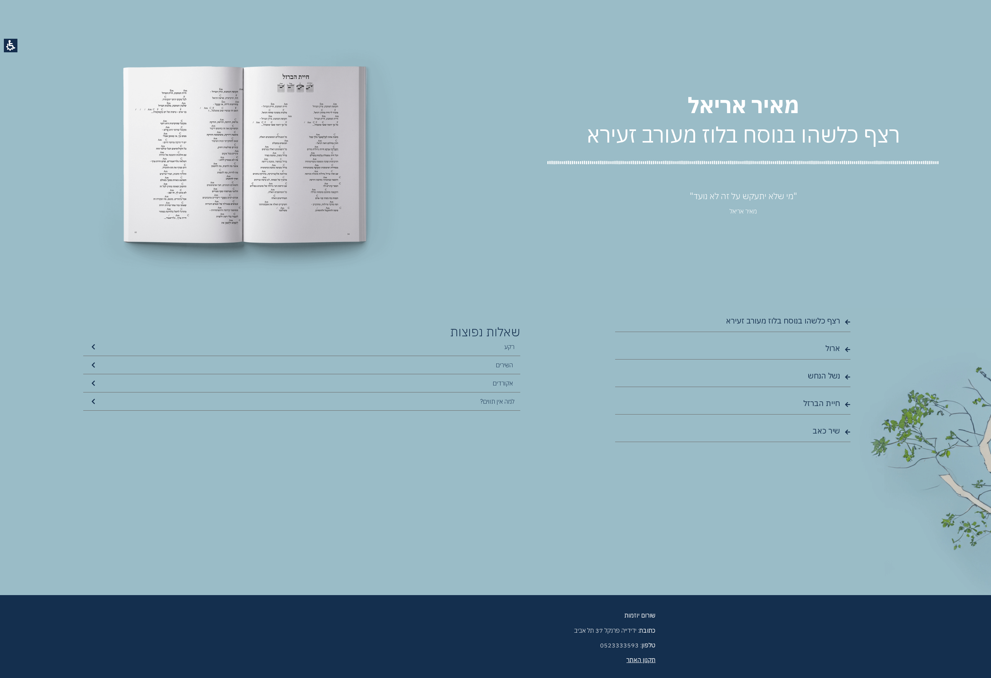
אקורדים (503, 383)
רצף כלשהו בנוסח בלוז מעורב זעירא (783, 320)
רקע (509, 347)
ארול (832, 348)
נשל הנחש (824, 375)
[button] (10, 45)
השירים (505, 365)
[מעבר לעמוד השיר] (847, 322)
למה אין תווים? (497, 401)
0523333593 (619, 645)
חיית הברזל (821, 403)
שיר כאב (826, 430)
